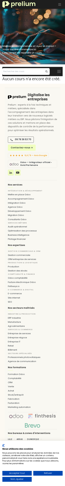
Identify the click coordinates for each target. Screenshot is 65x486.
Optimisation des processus (22, 230)
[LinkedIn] (11, 172)
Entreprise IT (14, 341)
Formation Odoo (16, 374)
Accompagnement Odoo (21, 198)
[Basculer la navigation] (60, 4)
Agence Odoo (15, 206)
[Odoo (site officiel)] (14, 164)
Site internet (14, 297)
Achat (11, 390)
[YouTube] (18, 172)
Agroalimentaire (16, 326)
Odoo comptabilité (17, 277)
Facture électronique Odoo (22, 282)
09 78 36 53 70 (23, 139)
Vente (11, 386)
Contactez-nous (22, 147)
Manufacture (14, 321)
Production (13, 266)
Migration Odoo (16, 215)
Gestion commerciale (19, 255)
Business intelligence (18, 234)
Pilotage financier (17, 239)
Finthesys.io (14, 286)
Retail (11, 345)
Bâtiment (12, 349)
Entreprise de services (19, 333)
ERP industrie (14, 317)
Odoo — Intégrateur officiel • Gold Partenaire (36, 164)
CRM (10, 382)
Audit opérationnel (17, 226)
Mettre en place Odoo (19, 194)
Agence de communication (22, 361)
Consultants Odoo (17, 219)
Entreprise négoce (17, 337)
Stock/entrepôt (16, 394)
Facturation (13, 403)
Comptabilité (14, 378)
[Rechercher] (46, 71)
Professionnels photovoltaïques (24, 357)
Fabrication (13, 398)
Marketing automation (19, 407)
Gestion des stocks (17, 270)
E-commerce (15, 293)
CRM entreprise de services (22, 259)
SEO (10, 301)
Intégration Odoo (17, 202)
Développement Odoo (19, 211)
